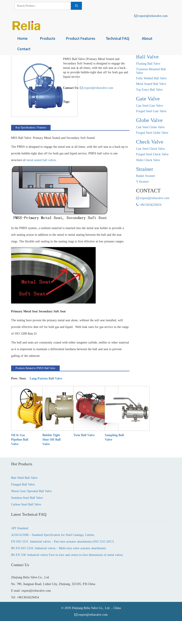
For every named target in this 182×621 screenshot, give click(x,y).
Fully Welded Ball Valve (151, 78)
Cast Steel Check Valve (150, 148)
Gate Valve (148, 99)
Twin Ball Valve (84, 435)
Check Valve (149, 142)
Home (22, 38)
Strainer (144, 169)
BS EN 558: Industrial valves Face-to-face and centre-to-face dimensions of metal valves (67, 555)
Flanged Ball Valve (23, 484)
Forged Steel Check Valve (152, 154)
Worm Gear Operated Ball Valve (31, 491)
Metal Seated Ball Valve (151, 84)
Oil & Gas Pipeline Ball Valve (19, 439)
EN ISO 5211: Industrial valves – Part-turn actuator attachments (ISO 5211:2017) (62, 541)
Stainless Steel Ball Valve (27, 497)
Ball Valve (147, 57)
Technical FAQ (117, 38)
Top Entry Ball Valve (149, 89)
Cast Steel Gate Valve (149, 105)
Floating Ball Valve (148, 63)
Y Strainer (142, 181)
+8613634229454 (149, 204)
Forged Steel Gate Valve (151, 111)
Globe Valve (149, 120)
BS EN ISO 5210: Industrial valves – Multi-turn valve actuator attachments (58, 548)
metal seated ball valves (41, 160)
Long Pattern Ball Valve (46, 378)
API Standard (19, 528)
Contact (23, 48)
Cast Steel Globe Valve (150, 127)
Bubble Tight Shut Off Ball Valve (51, 439)
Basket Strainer (145, 176)
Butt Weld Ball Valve (24, 477)
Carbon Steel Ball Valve (26, 504)
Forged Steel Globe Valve (152, 132)
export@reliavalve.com (152, 16)
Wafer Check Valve (148, 160)
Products (47, 38)
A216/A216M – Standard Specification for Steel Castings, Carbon (52, 535)
